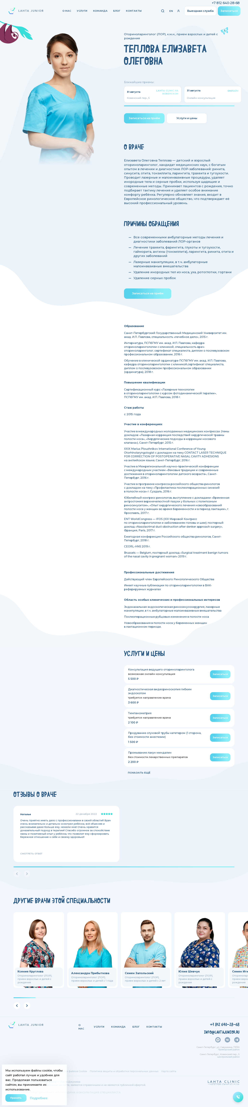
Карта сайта (168, 1071)
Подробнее (39, 1098)
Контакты (134, 10)
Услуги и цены (186, 118)
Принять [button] (16, 1097)
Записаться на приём (144, 118)
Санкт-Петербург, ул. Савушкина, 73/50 (218, 1047)
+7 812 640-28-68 (226, 3)
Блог (116, 10)
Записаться (229, 11)
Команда (100, 10)
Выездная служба (200, 11)
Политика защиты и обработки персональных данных (124, 1071)
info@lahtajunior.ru (222, 1032)
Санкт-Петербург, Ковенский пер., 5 (220, 1054)
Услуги (82, 10)
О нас (66, 10)
